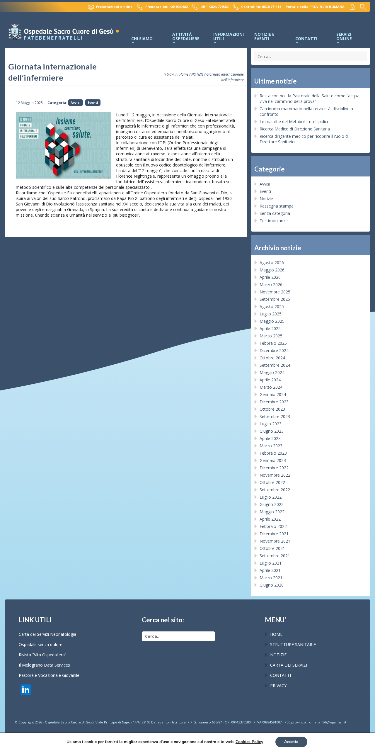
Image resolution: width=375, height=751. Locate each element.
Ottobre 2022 (272, 482)
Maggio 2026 (272, 270)
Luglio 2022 (271, 497)
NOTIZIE (197, 74)
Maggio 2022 (272, 511)
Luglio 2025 (271, 314)
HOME (276, 634)
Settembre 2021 (275, 555)
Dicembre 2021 (274, 533)
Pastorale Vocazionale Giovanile (49, 675)
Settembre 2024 (275, 365)
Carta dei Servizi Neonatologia (47, 634)
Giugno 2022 (272, 504)
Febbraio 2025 (273, 343)
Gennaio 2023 (273, 460)
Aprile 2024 (270, 380)
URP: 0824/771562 (214, 6)
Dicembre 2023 (274, 402)
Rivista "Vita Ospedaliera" (43, 654)
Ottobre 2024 (272, 358)
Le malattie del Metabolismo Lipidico (295, 121)
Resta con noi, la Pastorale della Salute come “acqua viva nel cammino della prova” (309, 98)
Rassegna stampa (277, 206)
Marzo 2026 (271, 284)
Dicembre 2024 (274, 350)
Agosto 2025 (272, 306)
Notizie (266, 198)
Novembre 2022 (275, 475)
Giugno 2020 (272, 585)
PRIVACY (278, 685)
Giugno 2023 (272, 431)
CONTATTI (280, 675)
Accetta (291, 742)
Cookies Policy (249, 742)
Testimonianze (274, 220)
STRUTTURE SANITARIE (293, 644)
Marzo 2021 (271, 577)
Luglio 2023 (271, 424)
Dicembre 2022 (274, 467)
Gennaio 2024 (273, 394)
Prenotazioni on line (114, 6)
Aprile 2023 (270, 438)
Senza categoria (275, 213)
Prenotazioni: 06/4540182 (166, 6)
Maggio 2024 (272, 372)
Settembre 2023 (275, 416)
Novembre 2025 (275, 292)
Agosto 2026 (272, 262)
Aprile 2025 (270, 328)
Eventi (93, 102)
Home (183, 74)
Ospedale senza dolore (40, 644)
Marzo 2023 (271, 445)
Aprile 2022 (270, 519)
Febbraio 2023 (273, 453)
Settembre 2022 (275, 489)
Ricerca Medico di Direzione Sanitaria (295, 129)
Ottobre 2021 (272, 548)
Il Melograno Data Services (44, 665)
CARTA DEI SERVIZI (288, 665)
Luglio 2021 (271, 563)
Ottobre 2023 (272, 409)
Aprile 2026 (270, 277)
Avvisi (76, 102)
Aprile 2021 (270, 570)
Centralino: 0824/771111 (261, 6)
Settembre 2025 (275, 299)
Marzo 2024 (271, 387)
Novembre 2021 (275, 541)
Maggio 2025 (272, 321)
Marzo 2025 (271, 336)
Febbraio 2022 (273, 526)
